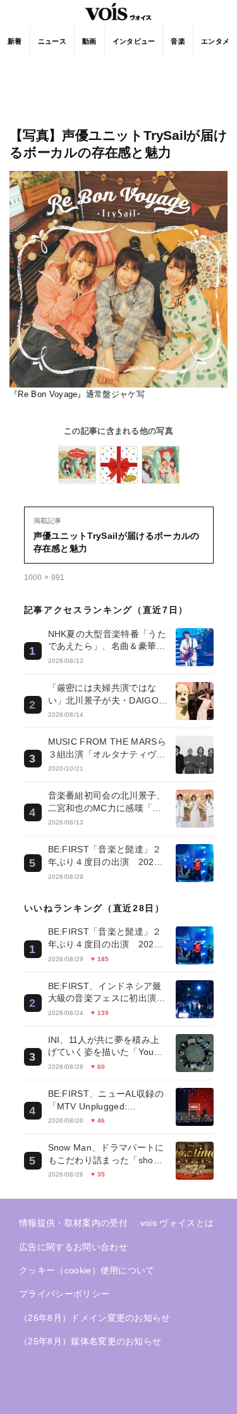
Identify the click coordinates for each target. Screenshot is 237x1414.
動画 (89, 41)
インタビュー (133, 41)
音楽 (178, 41)
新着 (15, 41)
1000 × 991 (44, 577)
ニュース (52, 41)
